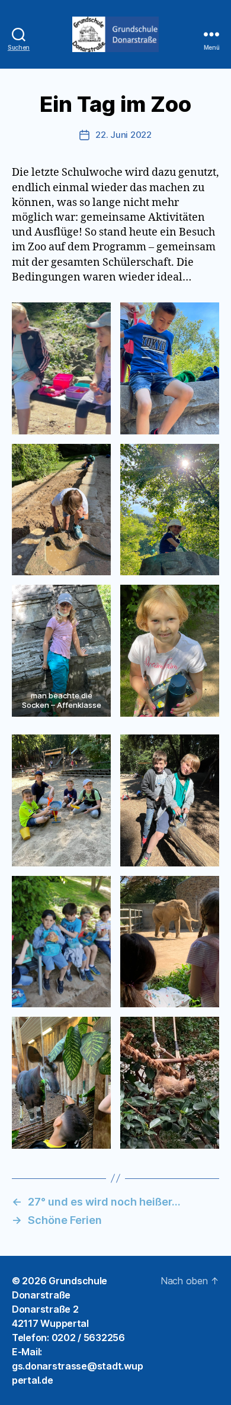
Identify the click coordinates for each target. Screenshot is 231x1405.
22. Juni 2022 (123, 134)
